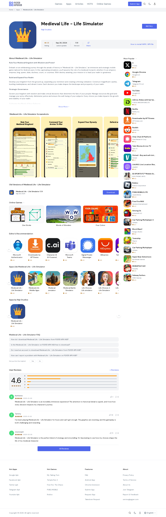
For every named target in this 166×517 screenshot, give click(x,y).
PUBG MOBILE (52, 490)
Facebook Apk (15, 480)
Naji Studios (46, 29)
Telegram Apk (14, 490)
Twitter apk (13, 485)
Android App (90, 480)
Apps (68, 3)
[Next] (114, 147)
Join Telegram (128, 490)
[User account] (155, 4)
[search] (144, 4)
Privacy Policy (128, 475)
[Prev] (14, 147)
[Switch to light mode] (149, 4)
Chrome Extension (92, 485)
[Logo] (15, 3)
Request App (90, 494)
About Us (126, 485)
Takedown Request (92, 499)
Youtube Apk (14, 494)
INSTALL (149, 26)
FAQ (86, 475)
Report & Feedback (130, 494)
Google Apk (13, 475)
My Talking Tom (53, 475)
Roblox (49, 494)
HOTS (90, 3)
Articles (79, 3)
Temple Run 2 (52, 480)
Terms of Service (129, 480)
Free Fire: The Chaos (55, 485)
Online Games (104, 3)
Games (58, 3)
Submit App (135, 4)
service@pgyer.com (131, 499)
